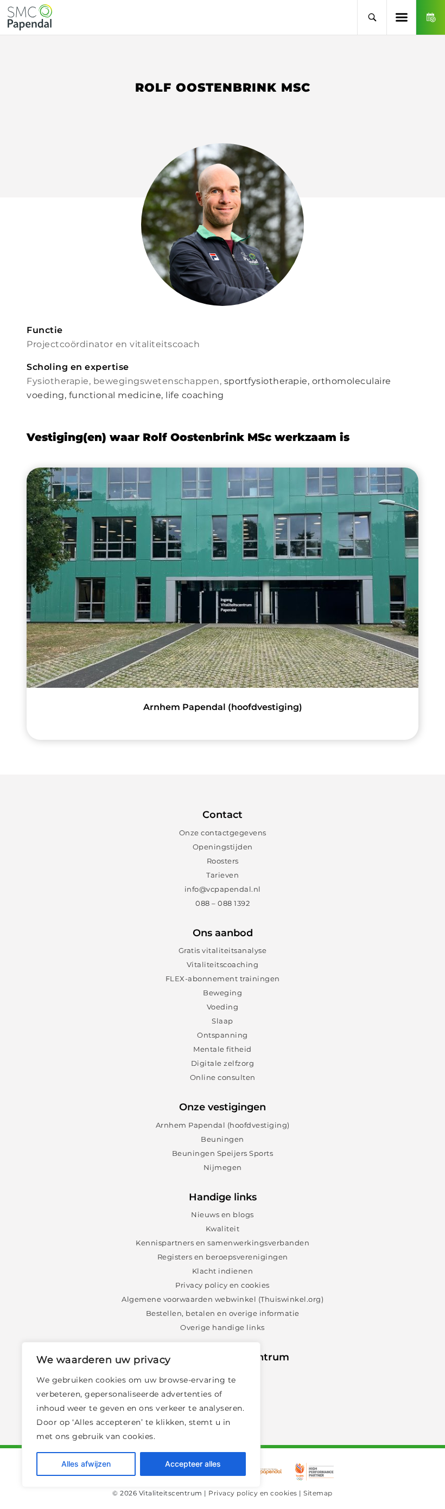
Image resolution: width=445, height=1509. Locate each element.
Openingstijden (223, 846)
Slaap (222, 1020)
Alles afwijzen (86, 1463)
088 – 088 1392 (222, 903)
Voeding (223, 1006)
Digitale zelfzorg (223, 1063)
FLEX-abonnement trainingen (223, 978)
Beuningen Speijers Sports (223, 1153)
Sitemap (318, 1493)
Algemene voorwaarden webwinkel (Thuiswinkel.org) (222, 1299)
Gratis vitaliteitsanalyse (223, 950)
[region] (141, 1414)
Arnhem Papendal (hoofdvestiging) (223, 1125)
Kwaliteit (223, 1228)
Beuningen (222, 1139)
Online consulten (223, 1077)
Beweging (222, 992)
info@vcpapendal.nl (223, 889)
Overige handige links (222, 1327)
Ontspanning (222, 1035)
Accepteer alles (193, 1463)
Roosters (223, 860)
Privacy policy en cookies (222, 1285)
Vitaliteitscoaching (223, 964)
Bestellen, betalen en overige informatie (223, 1313)
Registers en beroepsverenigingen (222, 1256)
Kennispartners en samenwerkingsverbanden (222, 1242)
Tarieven (222, 875)
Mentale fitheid (222, 1049)
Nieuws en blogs (222, 1214)
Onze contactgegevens (222, 832)
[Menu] (401, 17)
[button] (371, 17)
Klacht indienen (222, 1271)
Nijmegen (223, 1167)
